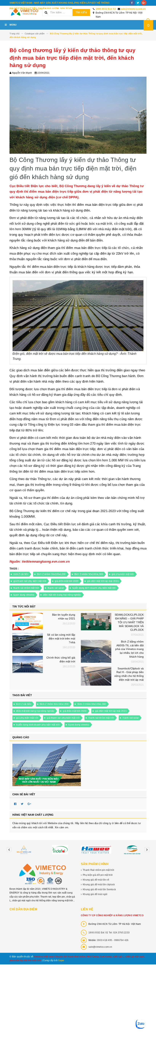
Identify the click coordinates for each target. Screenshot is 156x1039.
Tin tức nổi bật (24, 606)
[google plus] (143, 2)
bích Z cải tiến (20, 574)
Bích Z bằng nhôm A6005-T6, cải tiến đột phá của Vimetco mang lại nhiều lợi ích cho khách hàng (129, 649)
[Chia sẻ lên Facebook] (15, 804)
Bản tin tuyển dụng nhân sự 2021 (63, 616)
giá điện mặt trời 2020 (67, 581)
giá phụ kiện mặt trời (123, 574)
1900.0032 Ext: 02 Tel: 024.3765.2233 (109, 932)
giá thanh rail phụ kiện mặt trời (29, 581)
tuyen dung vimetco (23, 594)
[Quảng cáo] (78, 765)
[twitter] (138, 2)
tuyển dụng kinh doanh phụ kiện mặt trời (94, 588)
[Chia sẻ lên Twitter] (22, 804)
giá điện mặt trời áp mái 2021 (103, 581)
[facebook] (132, 2)
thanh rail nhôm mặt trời (26, 588)
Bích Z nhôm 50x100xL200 (51, 574)
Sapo (61, 960)
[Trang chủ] (25, 12)
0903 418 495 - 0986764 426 (113, 940)
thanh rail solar (56, 588)
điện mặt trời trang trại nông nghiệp (62, 594)
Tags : (14, 568)
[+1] (29, 804)
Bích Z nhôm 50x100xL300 (88, 574)
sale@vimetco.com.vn (133, 9)
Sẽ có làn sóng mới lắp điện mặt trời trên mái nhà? (61, 638)
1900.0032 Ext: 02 (106, 9)
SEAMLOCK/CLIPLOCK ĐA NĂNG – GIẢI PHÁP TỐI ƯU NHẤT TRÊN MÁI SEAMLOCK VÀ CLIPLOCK (129, 622)
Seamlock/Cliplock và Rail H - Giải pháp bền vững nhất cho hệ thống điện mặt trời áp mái (129, 674)
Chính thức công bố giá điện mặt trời (60, 659)
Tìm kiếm (81, 12)
